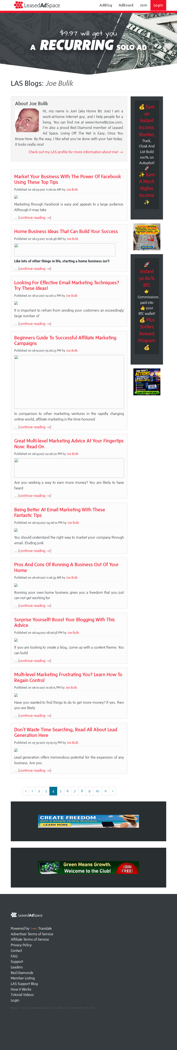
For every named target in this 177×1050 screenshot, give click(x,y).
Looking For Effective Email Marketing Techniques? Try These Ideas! (66, 285)
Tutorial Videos (22, 995)
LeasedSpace (41, 5)
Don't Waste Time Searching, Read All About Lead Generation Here (65, 732)
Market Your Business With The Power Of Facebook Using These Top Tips (67, 179)
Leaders (17, 967)
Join (143, 5)
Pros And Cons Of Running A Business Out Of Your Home (66, 567)
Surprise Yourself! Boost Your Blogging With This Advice (64, 622)
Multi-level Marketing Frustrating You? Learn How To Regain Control (68, 677)
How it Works (21, 989)
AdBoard (126, 5)
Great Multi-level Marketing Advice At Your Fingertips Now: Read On (69, 443)
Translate (45, 928)
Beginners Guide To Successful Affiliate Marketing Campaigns (65, 340)
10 (97, 791)
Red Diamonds (22, 973)
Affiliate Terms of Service (30, 939)
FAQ (14, 956)
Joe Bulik (72, 189)
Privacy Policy (21, 945)
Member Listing (23, 978)
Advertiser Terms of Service (32, 934)
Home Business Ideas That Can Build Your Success (66, 231)
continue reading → (34, 217)
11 (105, 791)
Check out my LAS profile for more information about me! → (76, 152)
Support (17, 961)
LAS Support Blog (24, 984)
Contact (16, 950)
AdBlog (106, 5)
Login (158, 5)
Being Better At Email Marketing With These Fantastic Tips (59, 512)
